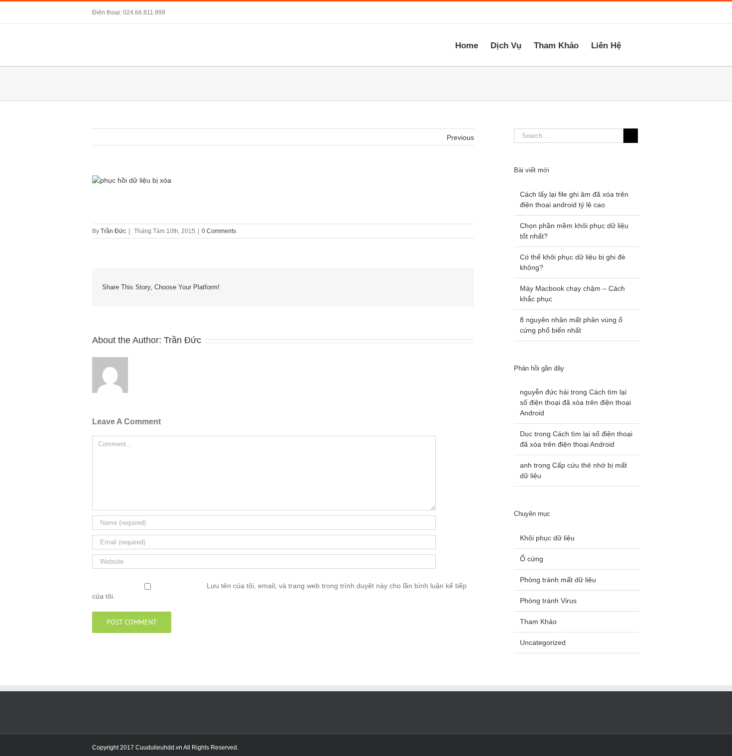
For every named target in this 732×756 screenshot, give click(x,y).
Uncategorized (543, 642)
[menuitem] (472, 45)
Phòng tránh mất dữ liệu (558, 580)
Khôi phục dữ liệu (547, 538)
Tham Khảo (538, 622)
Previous (460, 137)
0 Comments (219, 231)
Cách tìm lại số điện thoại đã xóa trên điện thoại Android (575, 402)
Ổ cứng (531, 559)
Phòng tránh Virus (548, 601)
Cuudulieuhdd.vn (158, 747)
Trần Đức (113, 231)
